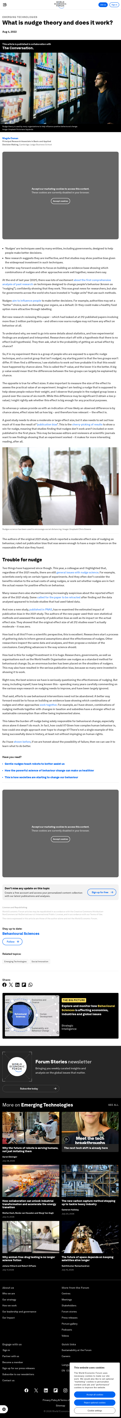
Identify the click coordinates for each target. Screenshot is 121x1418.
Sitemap (60, 1405)
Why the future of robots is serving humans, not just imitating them (30, 1149)
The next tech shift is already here (86, 1147)
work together (48, 704)
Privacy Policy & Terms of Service (60, 1400)
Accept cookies (60, 201)
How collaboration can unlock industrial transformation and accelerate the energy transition (29, 1204)
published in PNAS (40, 609)
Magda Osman (10, 138)
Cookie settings (95, 1410)
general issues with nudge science (77, 572)
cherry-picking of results (87, 424)
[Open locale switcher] (4, 1409)
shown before (22, 741)
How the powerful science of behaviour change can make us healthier (49, 770)
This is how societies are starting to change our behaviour (41, 777)
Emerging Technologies (19, 17)
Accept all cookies (94, 1394)
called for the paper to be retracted (58, 597)
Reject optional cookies (95, 1402)
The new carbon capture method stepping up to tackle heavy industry (88, 1202)
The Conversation (17, 48)
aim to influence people (26, 300)
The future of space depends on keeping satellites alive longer (87, 1259)
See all (113, 1105)
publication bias (47, 424)
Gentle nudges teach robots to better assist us (34, 763)
